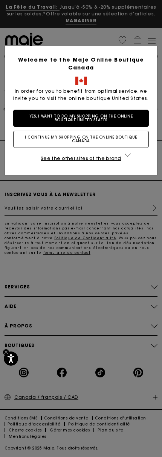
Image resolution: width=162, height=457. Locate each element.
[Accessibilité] (11, 358)
